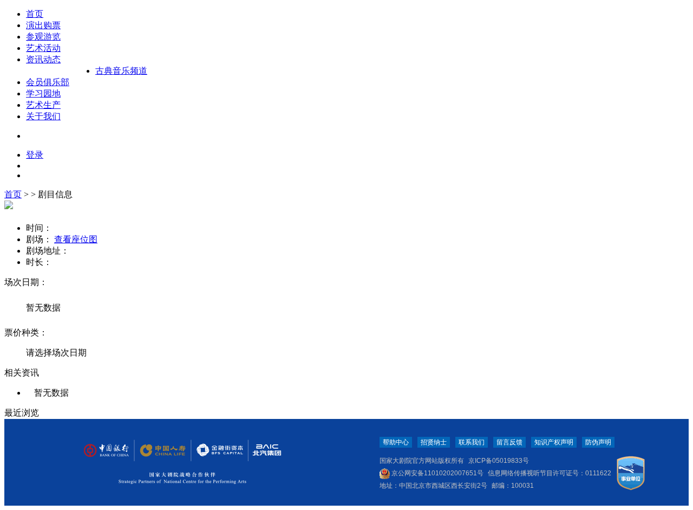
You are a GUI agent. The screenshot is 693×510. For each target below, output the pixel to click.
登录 (34, 154)
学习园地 (43, 93)
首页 (34, 13)
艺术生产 (43, 104)
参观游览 (43, 36)
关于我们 (43, 116)
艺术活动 (43, 48)
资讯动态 (43, 59)
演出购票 (43, 25)
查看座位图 (75, 239)
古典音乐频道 (121, 70)
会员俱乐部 (47, 82)
